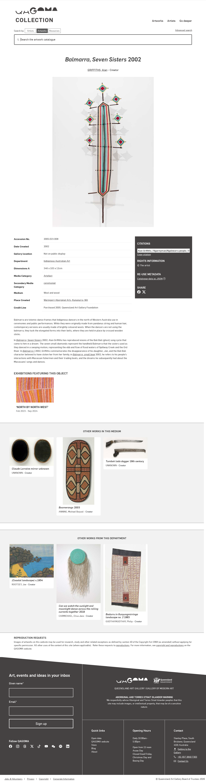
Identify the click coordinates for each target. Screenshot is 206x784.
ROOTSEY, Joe (19, 584)
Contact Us (183, 761)
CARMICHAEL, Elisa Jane (71, 615)
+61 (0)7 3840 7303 (187, 756)
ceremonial (50, 282)
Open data (96, 738)
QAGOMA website (100, 741)
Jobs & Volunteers (13, 778)
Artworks (157, 20)
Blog (93, 748)
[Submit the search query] (16, 39)
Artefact (48, 275)
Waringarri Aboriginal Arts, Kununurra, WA (66, 299)
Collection (34, 19)
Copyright (43, 778)
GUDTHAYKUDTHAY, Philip (119, 621)
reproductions (122, 645)
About (94, 751)
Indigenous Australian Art (57, 260)
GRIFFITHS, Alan (97, 70)
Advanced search (183, 30)
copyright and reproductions (170, 645)
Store (94, 744)
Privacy (30, 778)
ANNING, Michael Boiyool (71, 511)
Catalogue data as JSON (150, 278)
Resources (54, 30)
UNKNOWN (17, 472)
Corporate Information (63, 778)
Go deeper (186, 20)
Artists (171, 20)
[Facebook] (139, 292)
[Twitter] (144, 292)
